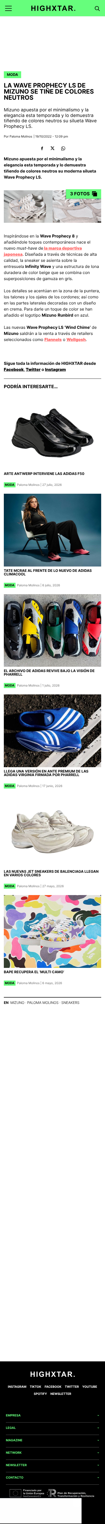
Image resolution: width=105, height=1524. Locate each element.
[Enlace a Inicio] (53, 1376)
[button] (8, 8)
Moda (12, 75)
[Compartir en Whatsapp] (63, 148)
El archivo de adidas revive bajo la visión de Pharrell (49, 673)
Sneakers (70, 1003)
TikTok (35, 1387)
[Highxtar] (53, 8)
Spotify (40, 1394)
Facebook (14, 369)
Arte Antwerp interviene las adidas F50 (44, 474)
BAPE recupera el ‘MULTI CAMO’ (34, 972)
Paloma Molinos (21, 136)
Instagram (55, 369)
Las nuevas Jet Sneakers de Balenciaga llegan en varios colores (51, 873)
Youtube (89, 1387)
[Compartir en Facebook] (41, 148)
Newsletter (60, 1394)
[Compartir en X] (52, 148)
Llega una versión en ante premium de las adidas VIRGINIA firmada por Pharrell (46, 773)
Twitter (33, 369)
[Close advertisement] (76, 1503)
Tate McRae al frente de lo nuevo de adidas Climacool (48, 572)
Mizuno (17, 1003)
